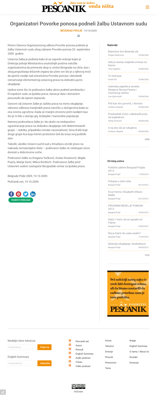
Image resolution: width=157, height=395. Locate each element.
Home (108, 340)
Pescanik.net (82, 341)
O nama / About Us (139, 351)
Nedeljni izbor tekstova (21, 340)
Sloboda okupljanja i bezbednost (127, 243)
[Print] (78, 35)
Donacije (134, 362)
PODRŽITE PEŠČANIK (20, 200)
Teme (108, 368)
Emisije (109, 351)
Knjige (133, 340)
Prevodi (79, 349)
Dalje (147, 139)
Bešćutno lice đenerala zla (123, 51)
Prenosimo (110, 362)
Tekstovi (109, 346)
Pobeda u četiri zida (119, 181)
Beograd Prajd (71, 30)
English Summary (18, 356)
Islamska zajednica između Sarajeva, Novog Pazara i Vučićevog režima (123, 89)
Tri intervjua (114, 75)
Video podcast (83, 366)
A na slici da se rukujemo (122, 127)
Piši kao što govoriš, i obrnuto (125, 103)
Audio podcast (83, 358)
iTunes (79, 362)
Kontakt (134, 357)
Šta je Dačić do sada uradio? (124, 233)
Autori (79, 345)
